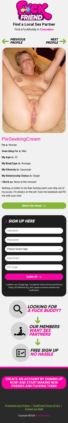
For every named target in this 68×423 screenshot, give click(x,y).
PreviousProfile (17, 41)
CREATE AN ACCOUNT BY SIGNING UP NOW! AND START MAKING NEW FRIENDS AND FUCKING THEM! (34, 382)
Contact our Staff (34, 409)
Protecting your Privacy (17, 405)
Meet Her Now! (32, 205)
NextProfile (52, 41)
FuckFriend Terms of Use (46, 405)
